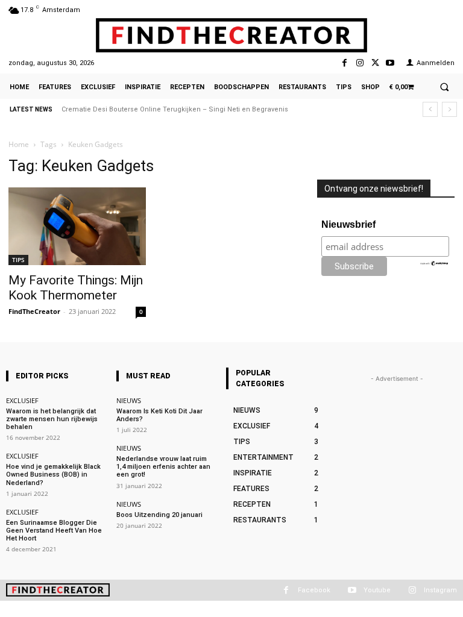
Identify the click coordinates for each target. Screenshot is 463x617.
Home (18, 144)
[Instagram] (359, 62)
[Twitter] (375, 62)
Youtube (377, 590)
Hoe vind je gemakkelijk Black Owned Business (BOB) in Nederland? (53, 474)
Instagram (440, 590)
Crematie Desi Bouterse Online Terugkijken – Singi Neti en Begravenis (174, 109)
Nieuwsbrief (348, 224)
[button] (444, 86)
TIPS (18, 259)
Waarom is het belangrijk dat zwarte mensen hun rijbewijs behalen (52, 419)
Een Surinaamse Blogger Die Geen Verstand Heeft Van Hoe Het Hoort (54, 530)
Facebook (314, 590)
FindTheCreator (34, 311)
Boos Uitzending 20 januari (159, 515)
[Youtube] (390, 62)
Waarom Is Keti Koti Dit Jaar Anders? (159, 415)
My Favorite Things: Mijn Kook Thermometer (75, 287)
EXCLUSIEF (22, 400)
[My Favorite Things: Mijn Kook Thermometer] (77, 226)
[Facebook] (344, 62)
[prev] (430, 109)
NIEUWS (128, 400)
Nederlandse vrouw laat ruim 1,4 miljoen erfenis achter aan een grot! (163, 466)
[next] (449, 109)
